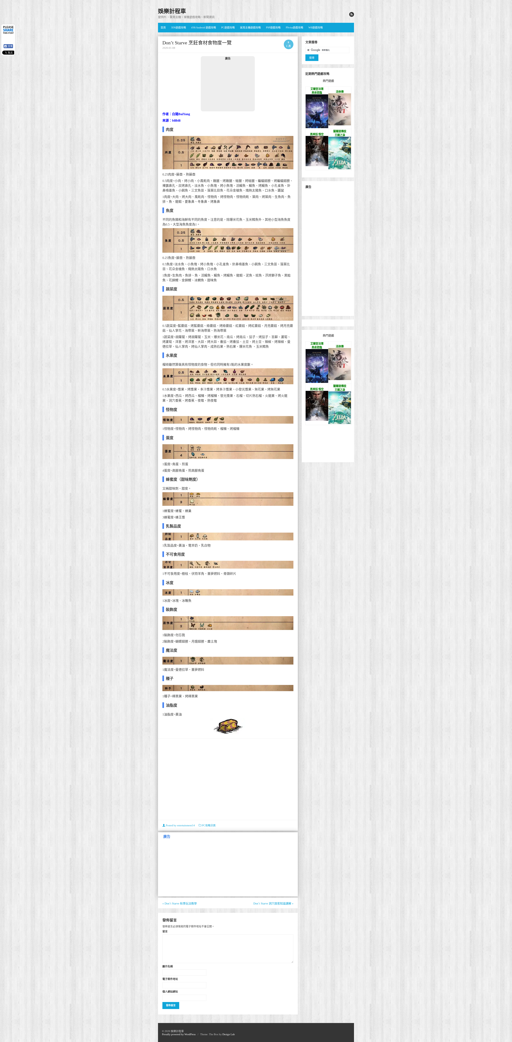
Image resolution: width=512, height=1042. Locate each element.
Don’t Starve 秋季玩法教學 (179, 903)
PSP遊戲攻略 (273, 27)
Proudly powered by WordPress (179, 1034)
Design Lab (228, 1034)
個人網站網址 (170, 991)
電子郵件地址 (170, 978)
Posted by (180, 825)
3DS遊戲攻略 (178, 27)
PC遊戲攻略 (228, 27)
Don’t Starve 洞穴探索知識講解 (273, 903)
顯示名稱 (167, 966)
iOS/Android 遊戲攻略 (203, 27)
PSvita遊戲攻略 (294, 27)
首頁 (163, 27)
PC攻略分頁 (209, 825)
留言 (165, 931)
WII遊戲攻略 (315, 27)
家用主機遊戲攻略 (250, 27)
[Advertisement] (228, 86)
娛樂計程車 (172, 11)
